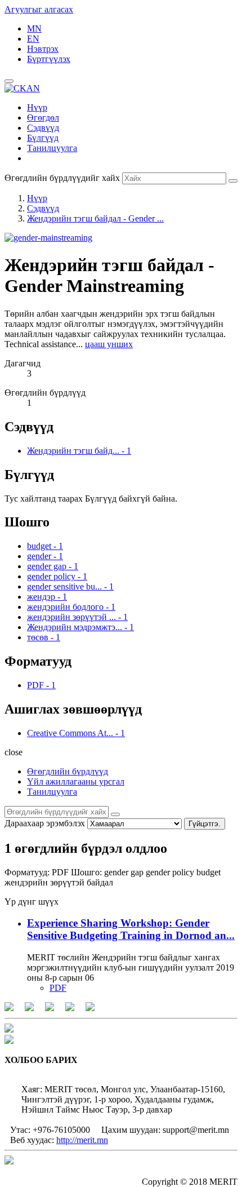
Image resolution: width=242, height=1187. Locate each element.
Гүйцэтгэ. (205, 824)
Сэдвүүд (43, 127)
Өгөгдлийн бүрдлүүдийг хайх (62, 178)
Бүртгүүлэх (48, 59)
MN (34, 28)
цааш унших (109, 344)
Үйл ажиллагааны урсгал (75, 781)
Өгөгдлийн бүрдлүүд (67, 771)
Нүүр (37, 107)
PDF (58, 988)
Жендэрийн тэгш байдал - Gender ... (95, 218)
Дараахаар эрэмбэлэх (45, 823)
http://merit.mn (82, 1140)
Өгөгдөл (43, 117)
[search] (115, 814)
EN (33, 38)
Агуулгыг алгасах (39, 9)
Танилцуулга (52, 148)
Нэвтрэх (43, 49)
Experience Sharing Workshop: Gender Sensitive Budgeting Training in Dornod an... (131, 929)
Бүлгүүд (43, 138)
